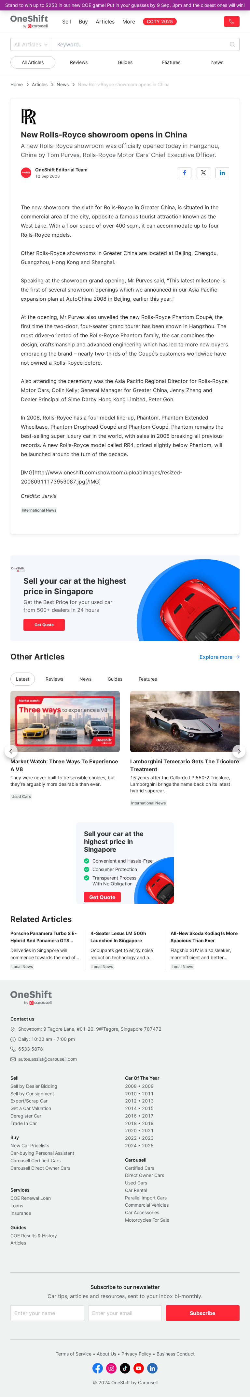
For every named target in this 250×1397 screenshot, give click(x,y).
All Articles (27, 44)
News (217, 62)
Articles (105, 21)
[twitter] (203, 172)
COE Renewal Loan (30, 1198)
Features (171, 62)
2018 (131, 1123)
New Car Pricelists (29, 1145)
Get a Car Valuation (30, 1108)
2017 (148, 1116)
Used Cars (136, 1182)
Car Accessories (142, 1212)
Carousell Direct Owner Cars (40, 1168)
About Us (106, 1354)
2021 (148, 1130)
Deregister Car (25, 1116)
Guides (125, 62)
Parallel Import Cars (146, 1197)
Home (16, 84)
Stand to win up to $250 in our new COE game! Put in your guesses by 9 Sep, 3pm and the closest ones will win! (125, 5)
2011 (148, 1093)
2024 (131, 1145)
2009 (148, 1086)
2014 (131, 1108)
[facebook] (184, 172)
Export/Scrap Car (29, 1100)
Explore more (216, 657)
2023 (148, 1138)
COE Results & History (33, 1235)
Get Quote (44, 624)
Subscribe (202, 1313)
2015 (148, 1108)
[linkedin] (222, 172)
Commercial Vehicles (147, 1205)
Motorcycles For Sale (147, 1220)
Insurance (20, 1213)
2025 (148, 1145)
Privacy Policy (136, 1354)
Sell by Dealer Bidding (33, 1086)
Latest (22, 679)
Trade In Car (23, 1123)
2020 (131, 1130)
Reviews (79, 62)
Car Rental (136, 1190)
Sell (66, 21)
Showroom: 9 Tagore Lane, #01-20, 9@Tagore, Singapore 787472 (89, 1029)
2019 (148, 1123)
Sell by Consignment (32, 1093)
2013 (148, 1100)
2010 (131, 1093)
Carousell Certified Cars (35, 1160)
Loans (16, 1205)
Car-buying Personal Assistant (42, 1153)
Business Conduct (176, 1354)
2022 (131, 1138)
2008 (131, 1086)
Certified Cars (139, 1168)
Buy (83, 21)
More (128, 21)
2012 (131, 1100)
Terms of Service (73, 1354)
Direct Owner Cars (144, 1175)
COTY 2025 (160, 21)
